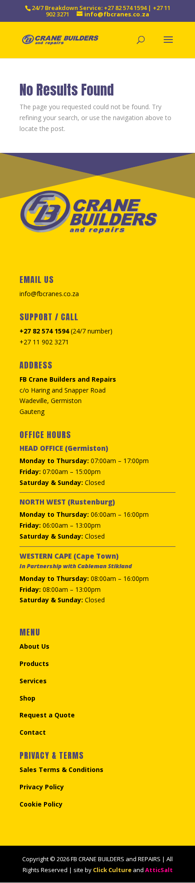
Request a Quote (47, 715)
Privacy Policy (42, 786)
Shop (27, 698)
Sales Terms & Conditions (61, 769)
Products (34, 663)
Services (33, 680)
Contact (33, 732)
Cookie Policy (41, 804)
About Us (34, 646)
